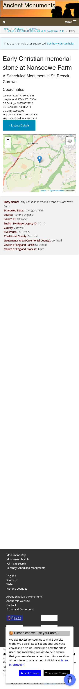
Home (6, 28)
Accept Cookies (30, 673)
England (19, 28)
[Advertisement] (39, 302)
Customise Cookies (57, 673)
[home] (29, 22)
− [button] (8, 145)
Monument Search (17, 559)
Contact (11, 605)
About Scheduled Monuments (24, 596)
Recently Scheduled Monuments (25, 568)
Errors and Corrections (20, 609)
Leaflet (43, 190)
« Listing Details (19, 125)
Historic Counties (16, 588)
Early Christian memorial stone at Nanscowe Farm (36, 30)
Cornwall (34, 28)
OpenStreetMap (57, 190)
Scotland (11, 580)
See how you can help (60, 43)
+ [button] (8, 139)
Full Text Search (16, 563)
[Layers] (70, 141)
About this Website (18, 601)
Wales (10, 584)
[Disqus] (39, 396)
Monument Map (16, 555)
